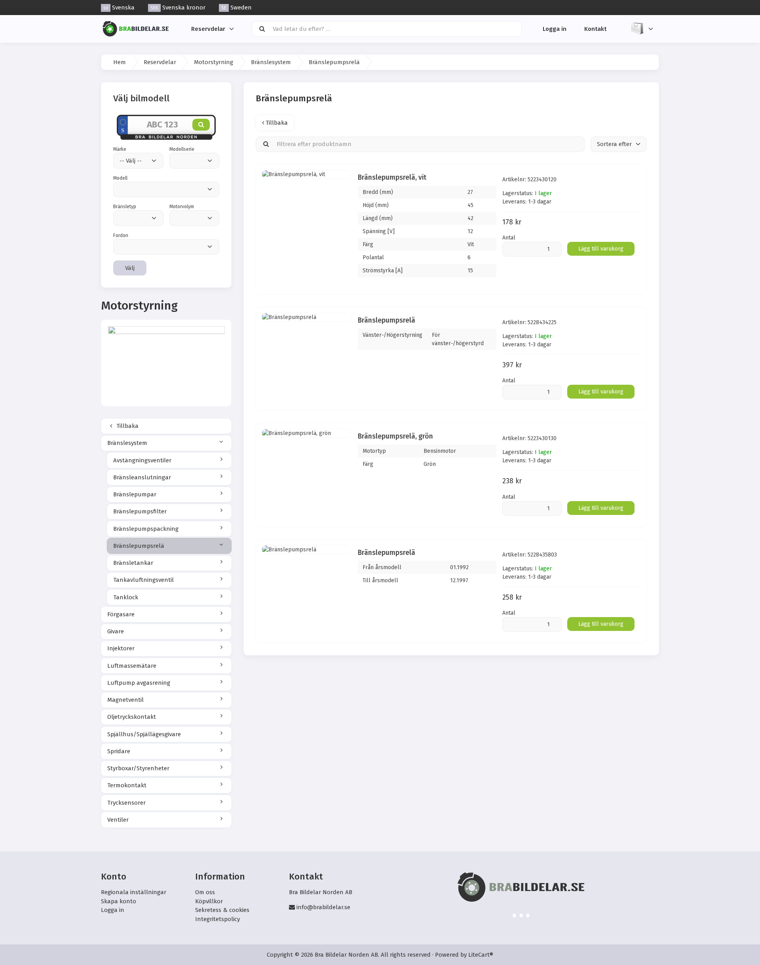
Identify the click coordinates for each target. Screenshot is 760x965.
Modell (120, 178)
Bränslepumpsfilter (140, 511)
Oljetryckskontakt (131, 716)
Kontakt (595, 28)
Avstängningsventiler (142, 460)
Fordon (120, 235)
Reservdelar (208, 28)
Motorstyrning (213, 62)
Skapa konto (118, 901)
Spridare (118, 751)
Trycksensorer (126, 802)
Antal (508, 237)
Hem (119, 62)
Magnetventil (125, 699)
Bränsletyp (124, 206)
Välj (130, 268)
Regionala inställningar (133, 892)
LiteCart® (480, 954)
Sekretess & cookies (222, 910)
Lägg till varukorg (600, 248)
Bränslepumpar (134, 494)
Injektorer (121, 648)
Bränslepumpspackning (146, 528)
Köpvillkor (209, 901)
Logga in (554, 28)
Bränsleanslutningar (142, 477)
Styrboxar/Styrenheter (138, 768)
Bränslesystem (271, 62)
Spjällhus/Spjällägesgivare (144, 734)
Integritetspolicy (217, 919)
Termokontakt (126, 785)
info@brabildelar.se (323, 907)
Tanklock (125, 597)
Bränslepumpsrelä (138, 545)
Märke (119, 149)
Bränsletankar (133, 562)
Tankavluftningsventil (143, 579)
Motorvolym (181, 206)
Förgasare (121, 614)
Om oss (205, 892)
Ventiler (118, 819)
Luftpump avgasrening (138, 682)
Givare (115, 631)
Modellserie (181, 149)
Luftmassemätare (131, 665)
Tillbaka (127, 425)
